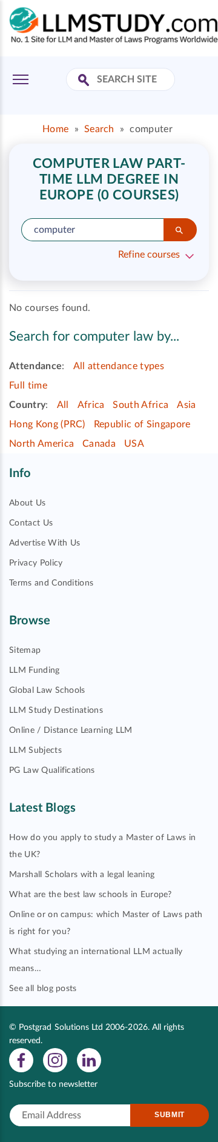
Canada (99, 444)
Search (99, 129)
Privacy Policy (35, 563)
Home (55, 129)
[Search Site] (85, 81)
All (63, 405)
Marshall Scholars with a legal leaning (81, 874)
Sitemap (25, 650)
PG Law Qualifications (52, 770)
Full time (28, 385)
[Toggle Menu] (20, 79)
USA (134, 444)
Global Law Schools (47, 690)
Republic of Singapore (142, 424)
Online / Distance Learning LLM (71, 730)
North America (41, 444)
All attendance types (118, 366)
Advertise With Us (44, 543)
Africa (91, 405)
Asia (186, 405)
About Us (27, 503)
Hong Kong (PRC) (47, 424)
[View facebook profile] (21, 1059)
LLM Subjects (35, 750)
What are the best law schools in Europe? (90, 894)
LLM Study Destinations (56, 710)
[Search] (180, 229)
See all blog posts (43, 988)
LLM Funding (34, 670)
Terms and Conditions (51, 583)
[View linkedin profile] (89, 1059)
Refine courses (149, 254)
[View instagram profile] (55, 1059)
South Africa (140, 405)
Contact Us (31, 523)
